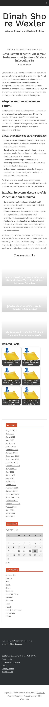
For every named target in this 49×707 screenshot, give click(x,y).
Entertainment (12, 594)
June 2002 (10, 517)
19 (19, 551)
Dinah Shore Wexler (24, 21)
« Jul (8, 562)
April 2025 (10, 482)
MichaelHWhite (22, 49)
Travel (8, 616)
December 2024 (12, 494)
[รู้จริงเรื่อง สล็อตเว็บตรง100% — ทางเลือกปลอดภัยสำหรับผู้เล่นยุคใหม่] (24, 299)
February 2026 (12, 450)
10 (8, 547)
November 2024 (12, 497)
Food (8, 604)
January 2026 (12, 453)
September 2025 (13, 466)
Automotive (11, 575)
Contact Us (7, 659)
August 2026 (11, 430)
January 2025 (11, 491)
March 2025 (11, 485)
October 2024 (12, 501)
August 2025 (11, 469)
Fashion (9, 597)
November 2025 (12, 459)
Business (9, 591)
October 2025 (11, 462)
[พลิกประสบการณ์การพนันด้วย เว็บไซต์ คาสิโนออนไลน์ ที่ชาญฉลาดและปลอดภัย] (24, 326)
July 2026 (10, 434)
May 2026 (10, 440)
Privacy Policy (8, 669)
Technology (10, 613)
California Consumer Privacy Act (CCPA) (19, 656)
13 (24, 547)
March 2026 (11, 446)
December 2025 (12, 456)
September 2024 (13, 504)
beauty (9, 578)
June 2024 (10, 513)
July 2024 (10, 510)
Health (8, 607)
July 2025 (10, 472)
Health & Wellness (13, 610)
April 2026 (10, 443)
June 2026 (10, 437)
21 (30, 551)
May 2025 (10, 478)
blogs (8, 585)
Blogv (8, 588)
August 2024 (11, 507)
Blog (20, 65)
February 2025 (12, 488)
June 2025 (10, 475)
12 (19, 547)
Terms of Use (7, 672)
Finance (9, 601)
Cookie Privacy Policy (11, 662)
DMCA (4, 665)
